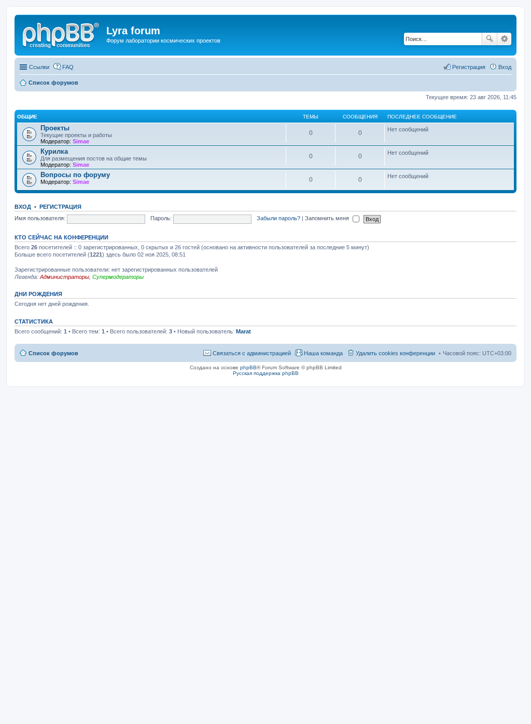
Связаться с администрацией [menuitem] (252, 353)
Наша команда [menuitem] (323, 353)
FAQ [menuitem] (68, 67)
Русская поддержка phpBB (266, 373)
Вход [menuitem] (504, 67)
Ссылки (39, 67)
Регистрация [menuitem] (468, 67)
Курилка (54, 151)
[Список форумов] (61, 33)
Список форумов (53, 353)
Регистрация (60, 207)
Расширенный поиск (504, 39)
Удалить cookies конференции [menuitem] (395, 353)
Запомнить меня (328, 218)
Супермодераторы (118, 277)
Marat (243, 331)
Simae (81, 141)
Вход (23, 207)
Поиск (489, 39)
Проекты (54, 128)
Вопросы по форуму (75, 175)
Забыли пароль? (278, 218)
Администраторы (64, 277)
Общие (27, 116)
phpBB (248, 367)
